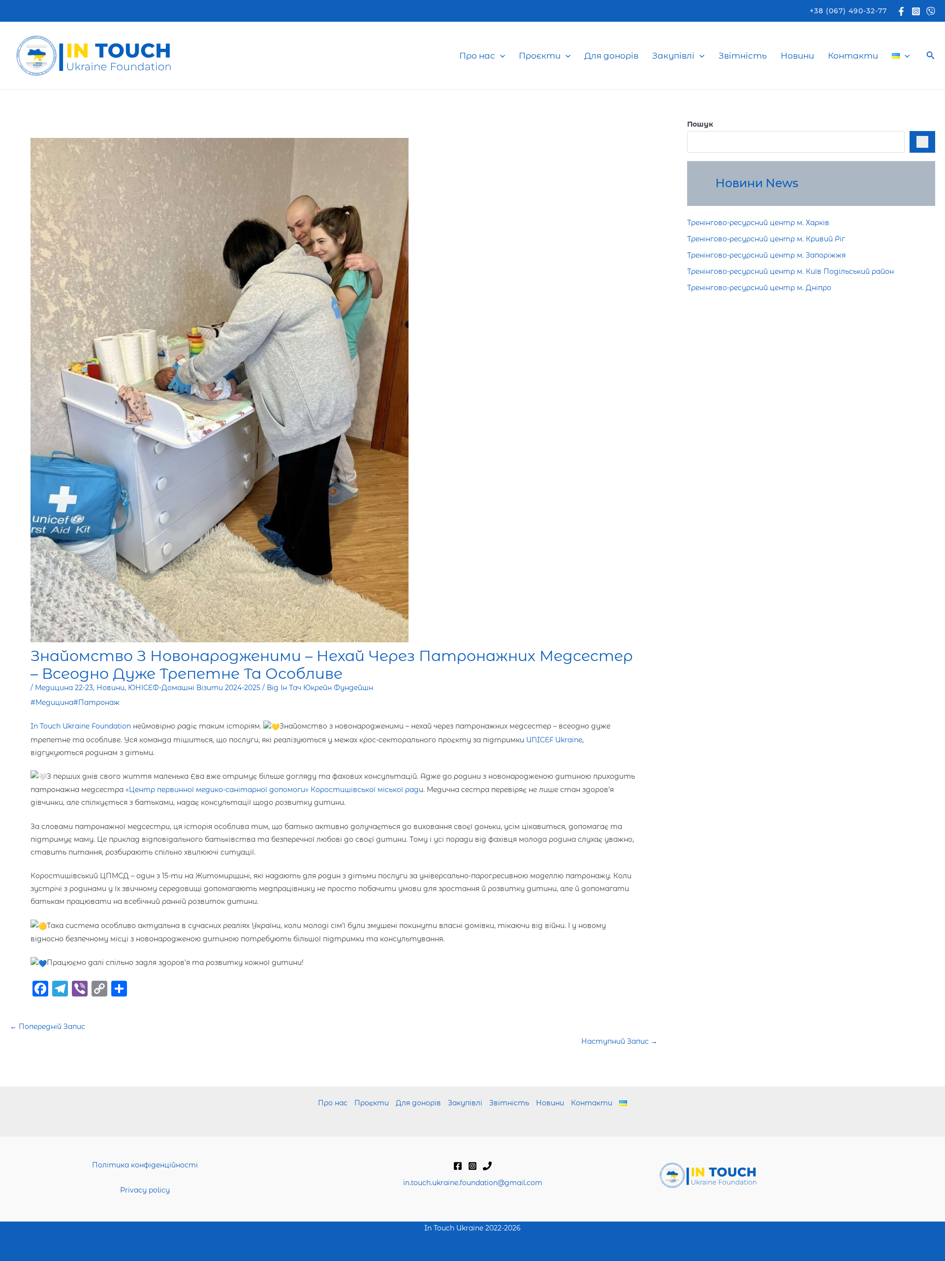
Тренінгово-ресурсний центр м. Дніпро (759, 287)
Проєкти (540, 56)
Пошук (700, 124)
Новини (797, 56)
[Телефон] (487, 1165)
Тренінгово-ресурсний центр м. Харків (758, 222)
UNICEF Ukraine (554, 739)
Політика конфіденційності (145, 1165)
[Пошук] (922, 142)
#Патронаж (96, 702)
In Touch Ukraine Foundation (81, 726)
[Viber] (930, 11)
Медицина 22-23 (64, 687)
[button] (848, 10)
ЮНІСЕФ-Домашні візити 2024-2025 (194, 687)
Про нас (477, 56)
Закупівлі (673, 56)
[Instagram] (916, 11)
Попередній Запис (47, 1026)
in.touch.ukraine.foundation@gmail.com (472, 1182)
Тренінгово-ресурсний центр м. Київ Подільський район (790, 271)
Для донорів (611, 56)
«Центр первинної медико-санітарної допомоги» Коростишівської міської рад (271, 789)
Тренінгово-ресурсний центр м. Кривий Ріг (766, 238)
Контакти (853, 56)
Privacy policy (145, 1190)
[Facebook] (901, 11)
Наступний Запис (619, 1041)
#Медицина (52, 702)
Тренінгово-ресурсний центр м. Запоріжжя (766, 255)
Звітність (743, 56)
